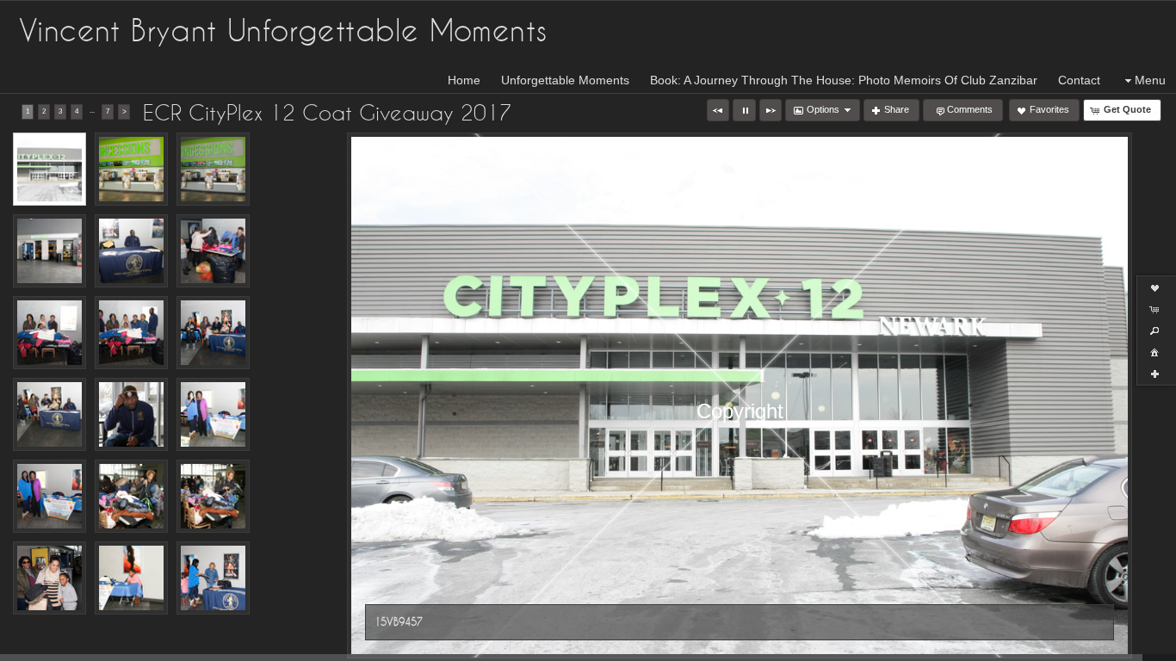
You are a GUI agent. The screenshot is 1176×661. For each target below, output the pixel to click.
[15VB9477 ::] (49, 332)
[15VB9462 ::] (131, 414)
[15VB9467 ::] (131, 578)
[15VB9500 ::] (213, 496)
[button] (718, 110)
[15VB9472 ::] (131, 251)
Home (464, 80)
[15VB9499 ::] (131, 496)
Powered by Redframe (1116, 644)
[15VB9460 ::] (49, 251)
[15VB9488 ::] (49, 414)
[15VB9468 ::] (213, 578)
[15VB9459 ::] (213, 169)
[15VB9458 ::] (131, 169)
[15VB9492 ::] (49, 496)
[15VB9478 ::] (131, 332)
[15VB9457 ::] (49, 169)
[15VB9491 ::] (213, 414)
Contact (1079, 80)
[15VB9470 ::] (49, 578)
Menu (1150, 80)
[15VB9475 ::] (213, 251)
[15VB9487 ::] (213, 332)
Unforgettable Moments (565, 80)
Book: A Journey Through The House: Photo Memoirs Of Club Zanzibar (843, 80)
